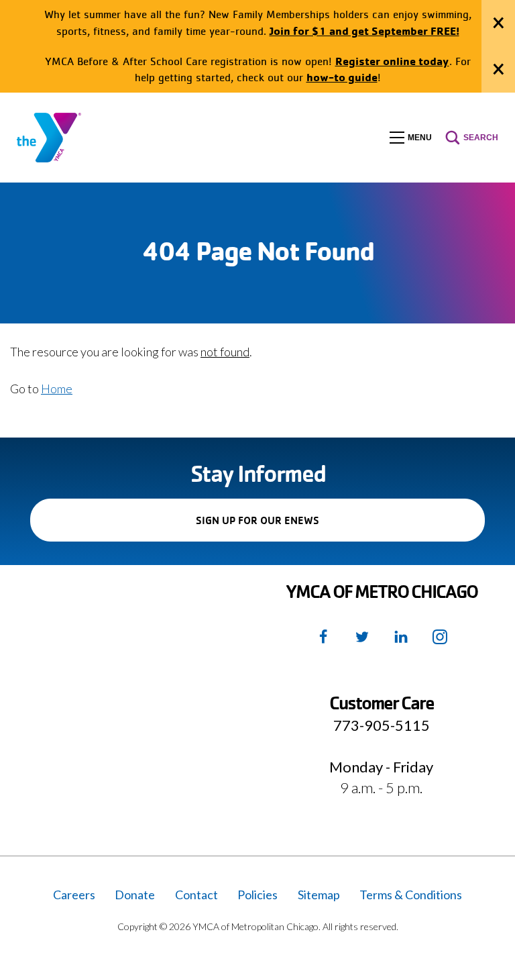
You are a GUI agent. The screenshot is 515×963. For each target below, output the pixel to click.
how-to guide (342, 77)
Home (56, 388)
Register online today (392, 61)
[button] (411, 137)
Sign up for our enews (280, 527)
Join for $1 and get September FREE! (364, 30)
